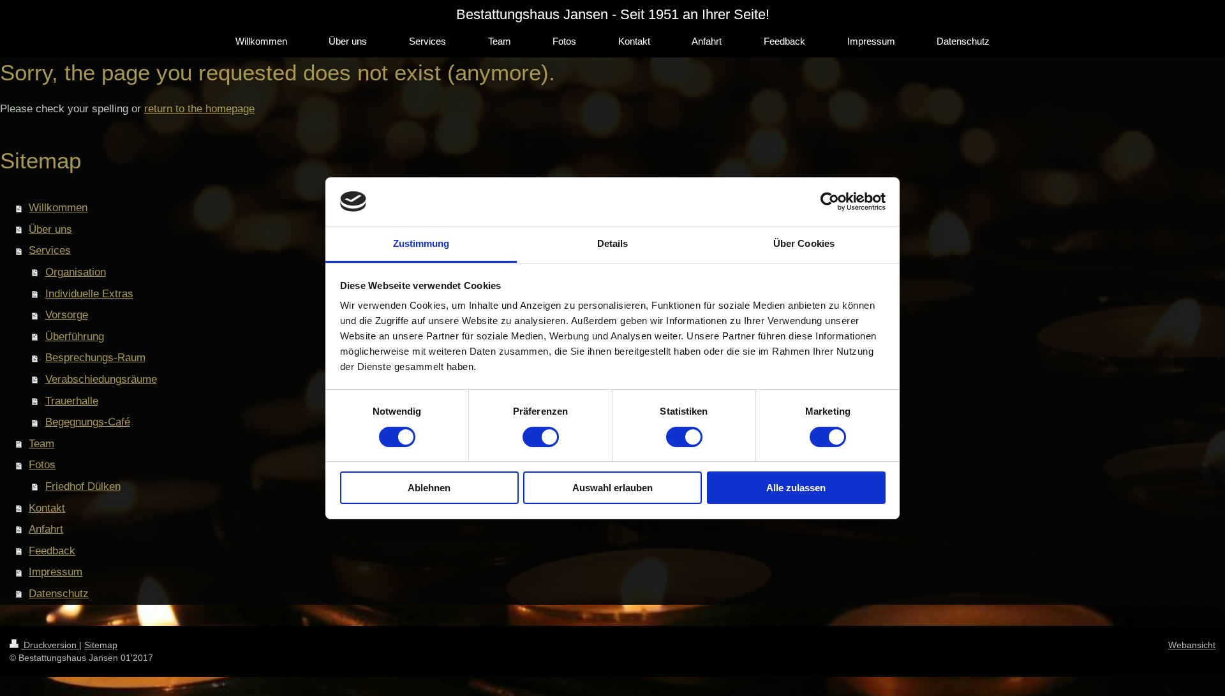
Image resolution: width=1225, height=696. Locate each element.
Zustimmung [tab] (421, 243)
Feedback (52, 551)
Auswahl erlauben (612, 487)
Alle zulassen (796, 487)
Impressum (55, 572)
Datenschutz (59, 594)
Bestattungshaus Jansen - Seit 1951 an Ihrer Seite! (612, 14)
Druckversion (50, 645)
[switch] (541, 437)
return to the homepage (199, 109)
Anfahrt (46, 529)
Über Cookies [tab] (804, 243)
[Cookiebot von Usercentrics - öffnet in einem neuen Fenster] (830, 201)
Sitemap (100, 645)
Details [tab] (612, 243)
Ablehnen (429, 487)
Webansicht (1191, 645)
